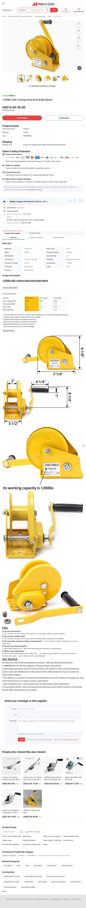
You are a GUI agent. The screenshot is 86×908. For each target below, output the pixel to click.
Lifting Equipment (40, 16)
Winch (50, 16)
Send (21, 739)
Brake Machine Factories (33, 876)
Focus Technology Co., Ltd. (28, 899)
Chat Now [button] (65, 118)
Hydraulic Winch (67, 865)
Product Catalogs (34, 832)
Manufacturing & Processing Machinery (20, 16)
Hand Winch (58, 16)
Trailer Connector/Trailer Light (53, 836)
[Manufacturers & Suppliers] (43, 4)
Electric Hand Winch (58, 882)
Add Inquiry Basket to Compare (43, 86)
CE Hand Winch (75, 882)
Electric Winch (52, 865)
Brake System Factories (12, 876)
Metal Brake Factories (11, 882)
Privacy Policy (76, 899)
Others (45, 844)
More (4, 891)
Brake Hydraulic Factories (56, 876)
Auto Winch (8, 865)
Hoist (18, 865)
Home (4, 16)
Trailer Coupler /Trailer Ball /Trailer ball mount (53, 840)
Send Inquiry (22, 118)
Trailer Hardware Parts (71, 836)
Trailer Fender (7, 840)
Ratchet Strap (68, 840)
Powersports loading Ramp (32, 844)
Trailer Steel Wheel (29, 840)
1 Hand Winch (28, 882)
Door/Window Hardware (10, 844)
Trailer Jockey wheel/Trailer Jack (13, 836)
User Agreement (55, 899)
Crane (27, 865)
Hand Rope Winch (10, 887)
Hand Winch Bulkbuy (28, 887)
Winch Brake (42, 882)
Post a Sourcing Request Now (66, 740)
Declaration (66, 899)
